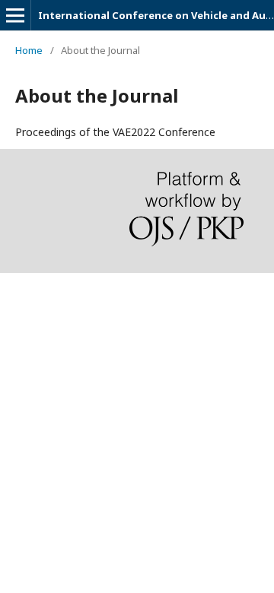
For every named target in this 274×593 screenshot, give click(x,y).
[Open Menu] (15, 15)
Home (29, 50)
